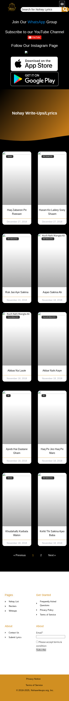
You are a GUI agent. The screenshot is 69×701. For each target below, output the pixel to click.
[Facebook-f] (28, 696)
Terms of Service (34, 685)
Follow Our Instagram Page (34, 45)
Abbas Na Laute (17, 370)
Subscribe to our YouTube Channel (34, 32)
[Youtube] (34, 696)
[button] (62, 4)
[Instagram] (41, 696)
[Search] (65, 9)
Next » (52, 555)
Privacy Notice (33, 679)
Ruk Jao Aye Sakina (16, 292)
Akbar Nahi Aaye (52, 370)
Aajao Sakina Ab (52, 292)
